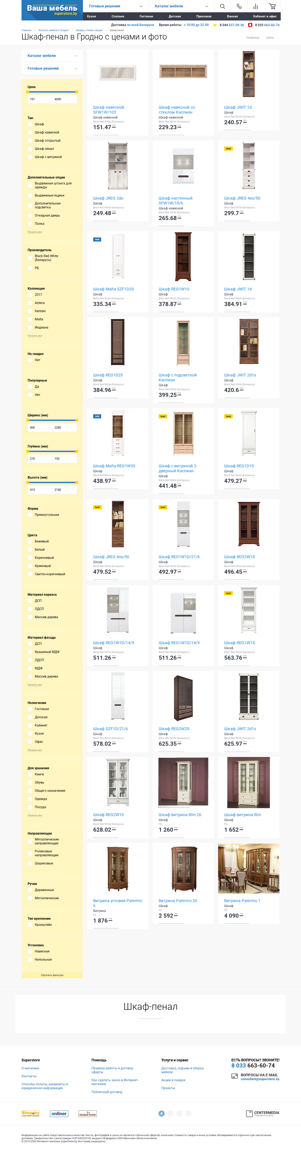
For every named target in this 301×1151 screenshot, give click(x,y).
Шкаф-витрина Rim (242, 814)
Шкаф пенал (44, 149)
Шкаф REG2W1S (239, 556)
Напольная (43, 959)
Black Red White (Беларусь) (46, 258)
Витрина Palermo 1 (242, 900)
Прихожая (203, 16)
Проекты (168, 1088)
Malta (39, 319)
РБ (37, 268)
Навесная (42, 951)
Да (37, 387)
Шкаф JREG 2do (108, 198)
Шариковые (44, 863)
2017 (38, 295)
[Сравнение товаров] (256, 6)
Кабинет (41, 725)
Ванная (232, 16)
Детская (175, 16)
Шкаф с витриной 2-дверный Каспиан (178, 468)
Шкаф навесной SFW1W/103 (108, 110)
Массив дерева (46, 617)
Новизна (252, 38)
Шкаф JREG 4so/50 (242, 198)
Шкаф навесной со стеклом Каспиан (177, 110)
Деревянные (44, 890)
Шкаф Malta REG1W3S (114, 465)
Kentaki (40, 311)
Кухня (91, 16)
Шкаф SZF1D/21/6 (110, 728)
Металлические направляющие (47, 841)
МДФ (39, 668)
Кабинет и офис (265, 16)
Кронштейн (43, 925)
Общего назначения (50, 791)
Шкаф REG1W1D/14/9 (113, 642)
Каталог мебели (42, 55)
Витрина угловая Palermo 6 (117, 903)
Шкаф (39, 124)
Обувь (39, 782)
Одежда (41, 799)
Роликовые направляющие (46, 853)
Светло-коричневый (50, 574)
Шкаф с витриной (48, 157)
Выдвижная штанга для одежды (53, 185)
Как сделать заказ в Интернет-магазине (115, 1082)
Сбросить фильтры (52, 975)
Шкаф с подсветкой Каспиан (178, 377)
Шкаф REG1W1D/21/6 (179, 556)
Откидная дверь (47, 215)
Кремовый (43, 566)
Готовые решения (43, 68)
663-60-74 (253, 1065)
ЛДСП (39, 609)
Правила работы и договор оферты (112, 1070)
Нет (37, 360)
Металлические (47, 898)
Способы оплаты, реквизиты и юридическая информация (45, 1086)
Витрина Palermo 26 (178, 900)
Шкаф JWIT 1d (238, 107)
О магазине (30, 1068)
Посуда (40, 807)
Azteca (40, 303)
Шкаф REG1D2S (108, 375)
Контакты (29, 1076)
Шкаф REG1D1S (239, 465)
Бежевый (42, 541)
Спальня (118, 16)
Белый (40, 549)
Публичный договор (107, 1092)
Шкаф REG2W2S (174, 728)
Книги (39, 774)
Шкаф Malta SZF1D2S (113, 289)
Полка (39, 224)
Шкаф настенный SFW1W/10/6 (176, 201)
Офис (39, 742)
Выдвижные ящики (49, 195)
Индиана (41, 327)
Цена (270, 38)
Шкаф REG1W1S (174, 289)
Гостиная (146, 16)
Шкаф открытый (47, 140)
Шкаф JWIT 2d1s (240, 375)
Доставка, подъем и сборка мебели (182, 1070)
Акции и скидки (173, 1080)
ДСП (38, 601)
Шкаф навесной (47, 132)
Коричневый (44, 558)
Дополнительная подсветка (48, 205)
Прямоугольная (47, 515)
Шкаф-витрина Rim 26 (180, 814)
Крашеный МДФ (47, 652)
